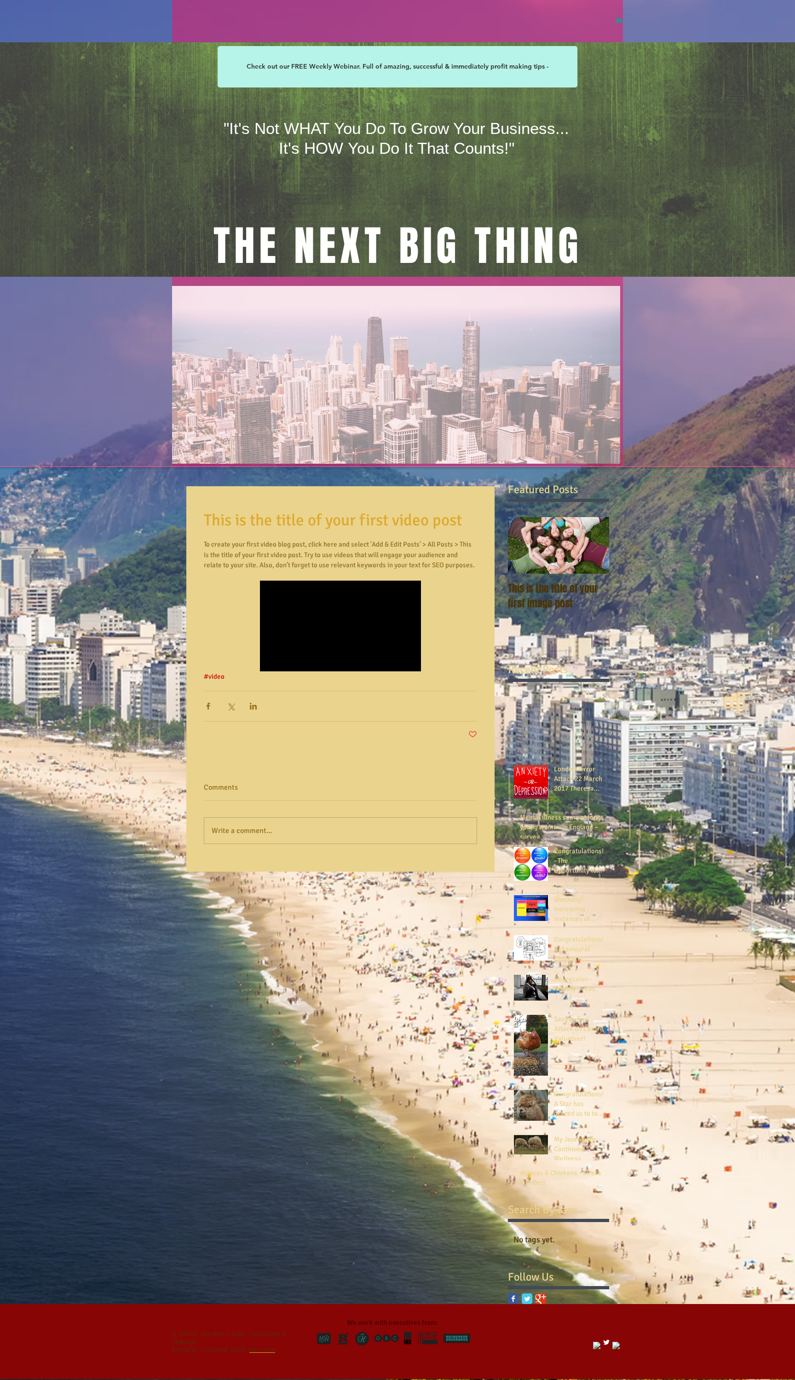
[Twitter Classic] (527, 1298)
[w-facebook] (596, 1345)
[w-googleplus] (616, 1345)
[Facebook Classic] (513, 1298)
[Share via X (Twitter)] (230, 706)
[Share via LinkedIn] (253, 706)
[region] (396, 375)
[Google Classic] (541, 1298)
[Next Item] (594, 545)
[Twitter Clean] (606, 1342)
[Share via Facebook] (208, 706)
